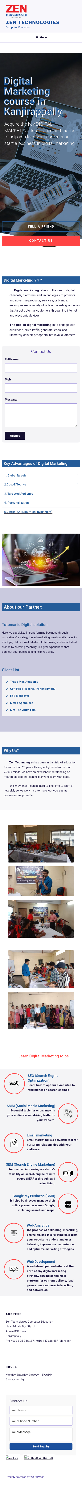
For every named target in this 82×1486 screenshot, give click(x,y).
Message (11, 399)
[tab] (41, 475)
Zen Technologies (33, 22)
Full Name (11, 359)
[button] (41, 226)
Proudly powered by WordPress (25, 1476)
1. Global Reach (15, 475)
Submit (15, 435)
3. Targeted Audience (18, 493)
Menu (43, 37)
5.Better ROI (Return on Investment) (28, 512)
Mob (8, 379)
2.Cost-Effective (15, 484)
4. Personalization (16, 502)
